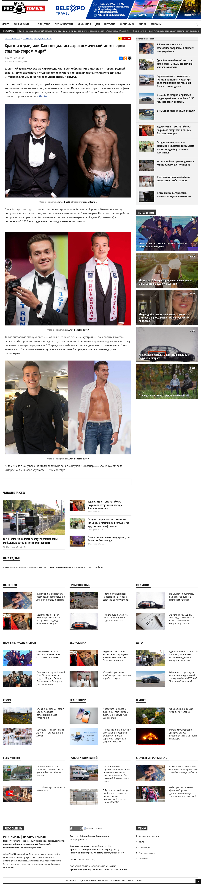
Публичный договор (80, 869)
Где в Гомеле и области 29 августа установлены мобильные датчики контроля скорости (62, 30)
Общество (44, 24)
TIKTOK (139, 880)
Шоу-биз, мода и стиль (37, 38)
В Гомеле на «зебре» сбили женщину (176, 110)
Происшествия (64, 24)
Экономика (127, 24)
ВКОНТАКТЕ (71, 880)
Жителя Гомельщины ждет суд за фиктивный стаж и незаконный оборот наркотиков (182, 619)
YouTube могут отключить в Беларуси (50, 789)
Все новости (12, 38)
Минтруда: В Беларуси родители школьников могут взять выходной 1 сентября (165, 282)
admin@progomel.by (114, 852)
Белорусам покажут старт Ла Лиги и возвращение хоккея (50, 732)
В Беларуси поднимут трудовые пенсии (162, 395)
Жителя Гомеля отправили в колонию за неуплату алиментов (174, 194)
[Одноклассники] (125, 58)
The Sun (43, 96)
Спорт (142, 24)
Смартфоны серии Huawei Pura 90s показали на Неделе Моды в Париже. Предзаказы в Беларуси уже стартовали (50, 678)
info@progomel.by (78, 839)
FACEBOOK (103, 880)
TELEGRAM (115, 880)
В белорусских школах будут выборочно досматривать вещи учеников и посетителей (182, 792)
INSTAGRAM (127, 880)
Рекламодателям (147, 853)
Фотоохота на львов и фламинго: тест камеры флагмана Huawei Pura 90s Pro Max (115, 713)
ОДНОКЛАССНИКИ (87, 880)
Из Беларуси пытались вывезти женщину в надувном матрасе (164, 356)
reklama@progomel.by (100, 846)
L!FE (25, 61)
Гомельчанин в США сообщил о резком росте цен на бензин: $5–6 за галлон (49, 771)
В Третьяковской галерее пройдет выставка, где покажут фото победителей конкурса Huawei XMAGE (116, 796)
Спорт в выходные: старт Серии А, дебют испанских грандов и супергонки (50, 713)
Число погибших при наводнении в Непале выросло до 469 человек (175, 163)
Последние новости (145, 38)
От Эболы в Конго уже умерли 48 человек (181, 710)
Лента (5, 24)
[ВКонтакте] (121, 58)
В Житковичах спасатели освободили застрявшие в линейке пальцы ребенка (175, 48)
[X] (129, 58)
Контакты (143, 858)
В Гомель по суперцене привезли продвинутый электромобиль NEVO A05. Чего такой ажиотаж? (175, 98)
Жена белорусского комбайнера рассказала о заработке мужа (173, 178)
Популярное (146, 212)
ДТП (97, 24)
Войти (141, 841)
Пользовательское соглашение (110, 869)
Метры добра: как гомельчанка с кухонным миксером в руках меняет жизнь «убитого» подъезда (164, 318)
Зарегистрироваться (149, 836)
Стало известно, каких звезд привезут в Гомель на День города (109, 538)
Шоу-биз (109, 24)
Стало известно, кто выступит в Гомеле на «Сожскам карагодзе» (163, 244)
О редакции (144, 847)
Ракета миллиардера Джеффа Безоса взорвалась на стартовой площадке (183, 734)
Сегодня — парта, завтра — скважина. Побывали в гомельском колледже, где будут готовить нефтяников (108, 523)
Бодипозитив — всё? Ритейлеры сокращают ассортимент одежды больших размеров (105, 505)
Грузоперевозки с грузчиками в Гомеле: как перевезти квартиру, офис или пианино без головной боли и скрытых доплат (174, 81)
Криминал (84, 24)
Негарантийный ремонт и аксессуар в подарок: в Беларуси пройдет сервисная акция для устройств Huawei (117, 735)
